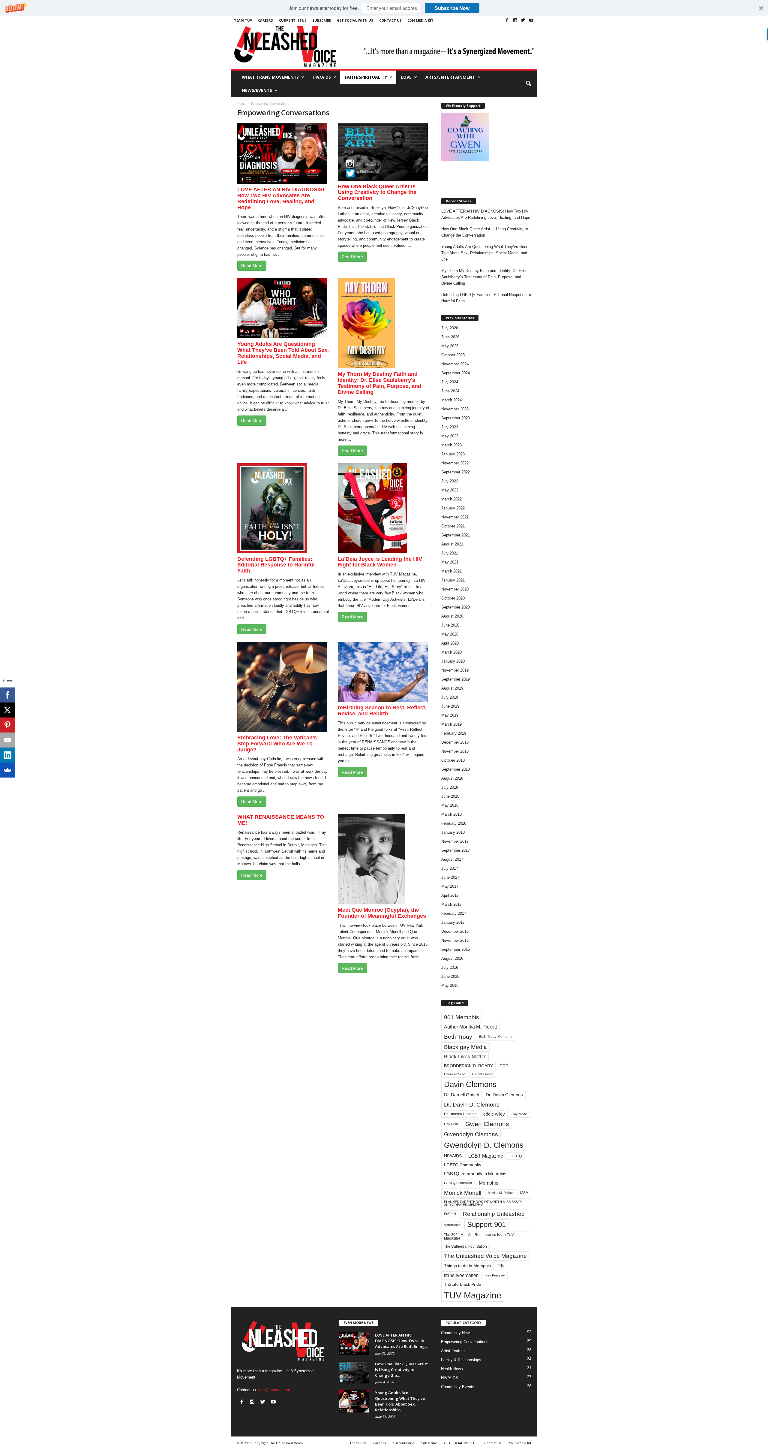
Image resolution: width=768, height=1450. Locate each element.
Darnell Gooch (482, 1074)
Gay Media (519, 1114)
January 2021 (453, 580)
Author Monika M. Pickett (470, 1026)
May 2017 (449, 886)
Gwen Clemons (487, 1123)
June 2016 (450, 976)
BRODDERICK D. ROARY (468, 1066)
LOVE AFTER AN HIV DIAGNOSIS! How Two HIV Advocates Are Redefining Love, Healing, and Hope (280, 198)
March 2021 (451, 571)
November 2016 (455, 940)
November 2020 (455, 589)
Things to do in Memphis (467, 1266)
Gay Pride (451, 1124)
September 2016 (455, 949)
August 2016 (452, 958)
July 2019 (449, 697)
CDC (504, 1066)
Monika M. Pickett (501, 1193)
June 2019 (450, 706)
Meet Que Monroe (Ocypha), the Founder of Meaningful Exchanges (382, 913)
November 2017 (455, 841)
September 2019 (455, 679)
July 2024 (449, 382)
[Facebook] (507, 20)
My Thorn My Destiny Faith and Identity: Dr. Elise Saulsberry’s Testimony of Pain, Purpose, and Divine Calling (379, 383)
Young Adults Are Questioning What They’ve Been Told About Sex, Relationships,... (400, 1401)
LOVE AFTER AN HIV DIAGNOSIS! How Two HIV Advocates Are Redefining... (401, 1340)
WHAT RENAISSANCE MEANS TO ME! (280, 820)
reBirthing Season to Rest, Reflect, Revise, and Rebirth (382, 711)
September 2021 (455, 535)
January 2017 (453, 922)
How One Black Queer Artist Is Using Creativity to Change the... (401, 1369)
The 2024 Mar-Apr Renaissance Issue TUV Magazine (479, 1236)
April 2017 (450, 895)
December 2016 (455, 931)
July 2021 (449, 553)
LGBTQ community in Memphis (475, 1173)
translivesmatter (461, 1275)
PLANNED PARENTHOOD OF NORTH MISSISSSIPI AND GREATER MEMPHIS (483, 1203)
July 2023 (449, 427)
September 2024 (455, 373)
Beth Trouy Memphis (495, 1037)
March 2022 (451, 499)
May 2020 (449, 634)
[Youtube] (531, 20)
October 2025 (453, 355)
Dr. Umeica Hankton (460, 1114)
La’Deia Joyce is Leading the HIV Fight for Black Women (380, 562)
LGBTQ (516, 1156)
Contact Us (390, 20)
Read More (251, 265)
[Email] (7, 740)
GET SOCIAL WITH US (355, 20)
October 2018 (453, 760)
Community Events (457, 1387)
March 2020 (451, 652)
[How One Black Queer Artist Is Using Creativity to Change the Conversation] (354, 1372)
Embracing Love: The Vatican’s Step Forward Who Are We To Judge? (277, 744)
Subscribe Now (452, 8)
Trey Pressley (494, 1275)
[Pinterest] (7, 725)
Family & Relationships (461, 1360)
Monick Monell (462, 1193)
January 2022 (453, 508)
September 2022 (455, 472)
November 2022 (455, 463)
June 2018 (450, 796)
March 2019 (451, 724)
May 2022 (449, 490)
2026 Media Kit (421, 20)
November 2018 (455, 751)
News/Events (257, 90)
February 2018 (453, 823)
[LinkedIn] (7, 755)
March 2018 (451, 814)
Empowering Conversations (464, 1342)
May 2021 (449, 562)
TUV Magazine (472, 1295)
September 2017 (455, 850)
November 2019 (455, 670)
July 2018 (449, 787)
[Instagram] (515, 20)
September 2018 (455, 769)
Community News (456, 1333)
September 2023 (455, 418)
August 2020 (452, 616)
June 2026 (450, 337)
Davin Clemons (470, 1084)
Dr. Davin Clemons (504, 1094)
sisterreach (452, 1225)
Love (406, 77)
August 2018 (452, 778)
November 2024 (455, 364)
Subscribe (321, 20)
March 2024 (451, 400)
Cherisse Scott (455, 1074)
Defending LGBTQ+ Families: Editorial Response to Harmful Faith (276, 565)
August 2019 (452, 688)
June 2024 (450, 391)
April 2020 (450, 643)
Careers (265, 20)
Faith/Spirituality (366, 77)
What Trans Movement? (270, 77)
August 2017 (452, 859)
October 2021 (453, 526)
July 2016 (449, 967)
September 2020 (455, 607)
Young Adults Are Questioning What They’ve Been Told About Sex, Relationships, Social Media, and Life (283, 353)
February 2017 (453, 913)
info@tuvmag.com (274, 1390)
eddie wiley (494, 1114)
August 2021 (452, 544)
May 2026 (449, 346)
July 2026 (449, 328)
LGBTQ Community (462, 1165)
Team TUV (243, 20)
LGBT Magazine (485, 1155)
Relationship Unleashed (494, 1214)
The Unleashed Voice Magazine (485, 1256)
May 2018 (449, 805)
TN (501, 1266)
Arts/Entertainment (450, 77)
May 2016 (449, 985)
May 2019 (449, 715)
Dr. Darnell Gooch (461, 1094)
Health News (452, 1369)
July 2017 (449, 868)
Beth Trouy (458, 1037)
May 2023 (449, 436)
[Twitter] (523, 20)
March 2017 (451, 904)
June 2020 (450, 625)
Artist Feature (453, 1351)
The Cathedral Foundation (465, 1246)
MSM (524, 1193)
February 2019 (453, 733)
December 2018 (455, 742)
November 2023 (455, 409)
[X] (7, 709)
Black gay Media (465, 1047)
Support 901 (486, 1224)
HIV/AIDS (322, 77)
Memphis (488, 1183)
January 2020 (453, 661)
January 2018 (453, 832)
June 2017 (450, 877)
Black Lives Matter (465, 1056)
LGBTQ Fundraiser (458, 1183)
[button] (384, 8)
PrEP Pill (450, 1214)
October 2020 (453, 598)
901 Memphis (461, 1017)
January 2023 (453, 454)
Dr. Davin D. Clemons (472, 1104)
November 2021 (455, 517)
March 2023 (451, 445)
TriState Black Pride (462, 1284)
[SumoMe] (7, 770)
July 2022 (449, 481)
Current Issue (292, 20)
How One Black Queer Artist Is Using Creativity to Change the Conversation (377, 192)
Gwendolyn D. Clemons (484, 1145)
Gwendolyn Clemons (471, 1134)
